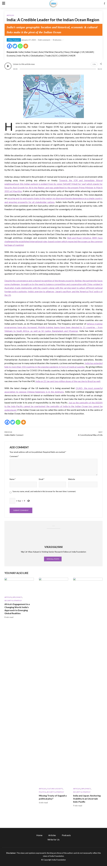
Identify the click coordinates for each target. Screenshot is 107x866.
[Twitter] (14, 46)
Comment (14, 456)
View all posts (53, 559)
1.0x (94, 64)
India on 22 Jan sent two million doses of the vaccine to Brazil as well (68, 381)
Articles (10, 15)
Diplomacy (17, 597)
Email (41, 479)
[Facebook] (9, 46)
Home (39, 835)
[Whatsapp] (20, 46)
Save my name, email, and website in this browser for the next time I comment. (44, 491)
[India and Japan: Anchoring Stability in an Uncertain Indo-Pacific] (88, 682)
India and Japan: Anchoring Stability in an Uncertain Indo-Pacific (87, 798)
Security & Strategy (13, 600)
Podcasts (66, 835)
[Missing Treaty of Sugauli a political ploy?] (53, 682)
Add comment (44, 40)
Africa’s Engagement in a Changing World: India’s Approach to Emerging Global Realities (17, 609)
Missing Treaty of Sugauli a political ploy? (53, 797)
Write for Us (53, 839)
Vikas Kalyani (14, 40)
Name (12, 479)
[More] (25, 46)
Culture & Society (55, 789)
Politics (42, 792)
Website (71, 479)
